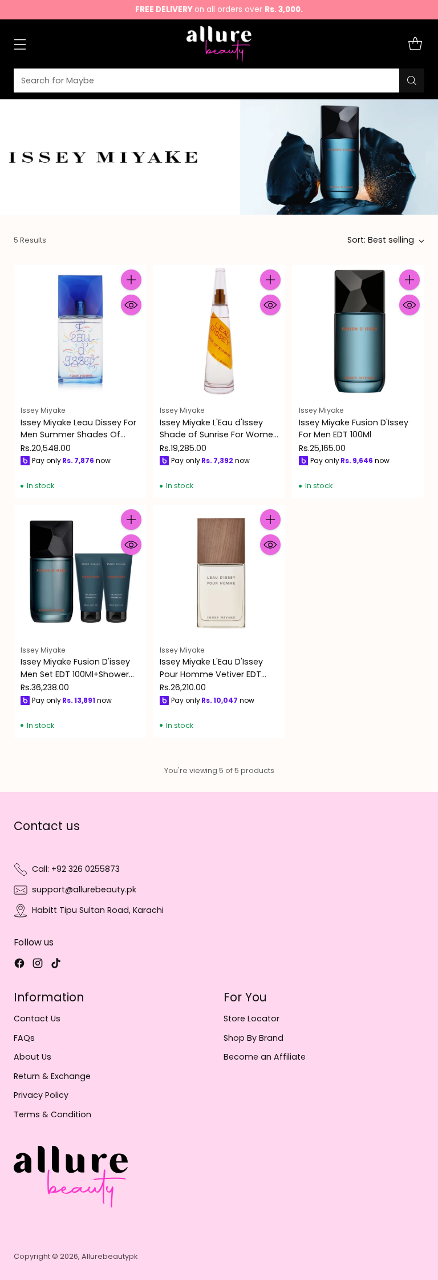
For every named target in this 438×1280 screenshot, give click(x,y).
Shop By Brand (253, 1038)
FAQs (24, 1038)
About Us (32, 1056)
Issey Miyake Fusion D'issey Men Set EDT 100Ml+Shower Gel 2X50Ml (75, 674)
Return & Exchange (52, 1076)
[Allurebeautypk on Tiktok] (56, 964)
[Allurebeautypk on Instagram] (37, 964)
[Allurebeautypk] (219, 44)
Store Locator (251, 1018)
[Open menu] (19, 44)
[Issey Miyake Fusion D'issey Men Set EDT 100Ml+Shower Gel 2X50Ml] (80, 571)
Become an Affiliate (265, 1056)
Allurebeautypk (109, 1256)
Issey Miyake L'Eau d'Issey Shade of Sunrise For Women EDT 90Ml (219, 435)
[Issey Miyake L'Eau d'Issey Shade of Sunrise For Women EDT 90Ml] (219, 331)
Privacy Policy (41, 1095)
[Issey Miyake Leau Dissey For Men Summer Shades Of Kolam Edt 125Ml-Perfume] (80, 331)
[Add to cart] (131, 279)
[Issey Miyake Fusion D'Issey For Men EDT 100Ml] (358, 331)
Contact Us (37, 1018)
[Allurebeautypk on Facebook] (19, 964)
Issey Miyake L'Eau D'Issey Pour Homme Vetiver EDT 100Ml (211, 674)
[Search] (411, 80)
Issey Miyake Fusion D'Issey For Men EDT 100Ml (353, 428)
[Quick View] (131, 305)
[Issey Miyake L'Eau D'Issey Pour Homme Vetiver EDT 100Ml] (219, 571)
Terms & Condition (52, 1114)
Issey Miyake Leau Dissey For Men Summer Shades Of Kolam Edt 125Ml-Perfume (78, 435)
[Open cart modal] (415, 44)
